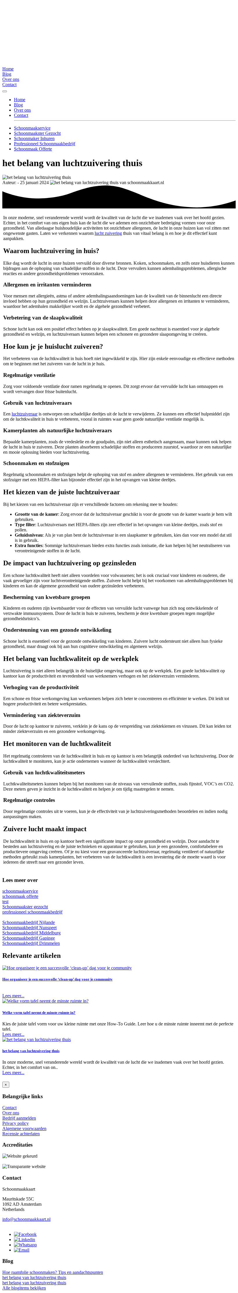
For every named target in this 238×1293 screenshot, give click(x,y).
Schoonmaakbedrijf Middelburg (31, 932)
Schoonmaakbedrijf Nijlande (28, 922)
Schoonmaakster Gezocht (37, 133)
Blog (6, 74)
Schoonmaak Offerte (33, 148)
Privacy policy (15, 1123)
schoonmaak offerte (20, 896)
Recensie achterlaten (21, 1133)
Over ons (10, 79)
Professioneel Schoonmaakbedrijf (44, 143)
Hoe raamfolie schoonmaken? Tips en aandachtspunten (52, 1272)
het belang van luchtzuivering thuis (30, 1051)
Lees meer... (13, 995)
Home (8, 68)
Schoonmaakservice (32, 128)
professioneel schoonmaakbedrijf (32, 911)
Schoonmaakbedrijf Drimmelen (31, 943)
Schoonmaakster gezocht (25, 906)
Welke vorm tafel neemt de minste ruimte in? (38, 1012)
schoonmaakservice (20, 891)
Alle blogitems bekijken (24, 1287)
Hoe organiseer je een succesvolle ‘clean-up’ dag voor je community (57, 979)
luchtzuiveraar (24, 413)
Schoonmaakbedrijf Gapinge (28, 938)
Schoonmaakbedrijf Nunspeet (29, 927)
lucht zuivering (108, 233)
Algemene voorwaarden (24, 1128)
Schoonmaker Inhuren (34, 138)
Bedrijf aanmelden (19, 1118)
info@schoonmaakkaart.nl (26, 1219)
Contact (9, 84)
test (5, 901)
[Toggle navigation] (4, 91)
